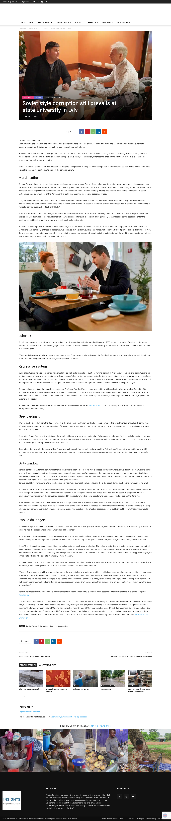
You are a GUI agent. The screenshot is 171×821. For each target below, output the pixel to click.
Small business (133, 686)
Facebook (123, 819)
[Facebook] (38, 2)
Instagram (140, 819)
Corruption (23, 28)
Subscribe (106, 22)
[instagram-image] (21, 750)
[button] (34, 2)
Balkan (76, 686)
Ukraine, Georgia (56, 97)
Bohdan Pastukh (31, 626)
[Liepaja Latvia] (113, 678)
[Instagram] (42, 2)
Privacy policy (151, 819)
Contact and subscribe (110, 819)
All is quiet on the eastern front (30, 689)
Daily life (22, 686)
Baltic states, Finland (108, 686)
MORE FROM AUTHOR (47, 665)
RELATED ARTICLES (28, 665)
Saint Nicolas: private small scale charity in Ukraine (131, 656)
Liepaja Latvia (106, 689)
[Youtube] (46, 2)
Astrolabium (24, 595)
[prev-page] (20, 696)
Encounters (44, 22)
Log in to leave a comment (29, 711)
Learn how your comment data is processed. (69, 717)
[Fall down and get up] (85, 678)
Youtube (132, 819)
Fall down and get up (81, 689)
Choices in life (62, 22)
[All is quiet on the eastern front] (31, 678)
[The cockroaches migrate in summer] (58, 678)
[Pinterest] (87, 131)
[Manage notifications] (165, 815)
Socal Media (122, 22)
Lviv (51, 626)
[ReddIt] (104, 131)
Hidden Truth (95, 405)
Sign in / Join (26, 2)
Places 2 (92, 22)
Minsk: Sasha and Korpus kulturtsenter (35, 656)
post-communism (62, 626)
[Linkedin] (98, 131)
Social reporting (28, 97)
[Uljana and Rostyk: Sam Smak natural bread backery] (140, 678)
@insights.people (100, 726)
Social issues (26, 22)
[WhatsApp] (93, 131)
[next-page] (24, 696)
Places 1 (79, 22)
